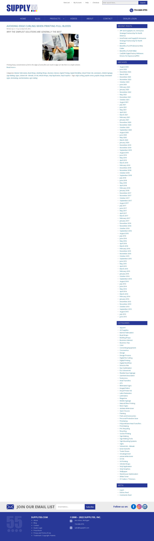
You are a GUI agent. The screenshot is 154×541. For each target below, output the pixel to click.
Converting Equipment (128, 348)
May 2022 (123, 94)
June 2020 (123, 135)
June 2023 (123, 84)
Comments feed (125, 495)
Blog (35, 523)
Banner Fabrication (20, 73)
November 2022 (125, 92)
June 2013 (123, 317)
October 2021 (124, 100)
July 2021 (123, 105)
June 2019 (123, 155)
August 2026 (124, 67)
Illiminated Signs (126, 386)
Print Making (124, 426)
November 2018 (125, 170)
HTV (121, 383)
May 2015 (123, 264)
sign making (33, 78)
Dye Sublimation (126, 368)
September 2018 (126, 175)
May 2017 (123, 211)
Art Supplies (124, 330)
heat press (124, 378)
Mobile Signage (107, 73)
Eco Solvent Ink (125, 370)
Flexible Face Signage (127, 373)
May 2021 (123, 110)
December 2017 (125, 193)
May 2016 (123, 241)
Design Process (125, 355)
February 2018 (125, 188)
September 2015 (126, 259)
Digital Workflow (75, 73)
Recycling (123, 431)
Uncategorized (125, 454)
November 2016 (125, 226)
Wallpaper (123, 471)
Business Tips (125, 343)
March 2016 (124, 246)
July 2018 (123, 178)
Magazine (123, 398)
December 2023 (125, 77)
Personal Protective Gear (129, 418)
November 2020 (125, 125)
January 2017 (124, 221)
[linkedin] (144, 508)
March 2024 (124, 74)
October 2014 (124, 276)
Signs (17, 75)
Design (122, 353)
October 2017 (124, 198)
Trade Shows (124, 451)
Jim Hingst (16, 29)
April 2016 (123, 243)
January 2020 (124, 142)
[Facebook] (133, 508)
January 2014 (124, 299)
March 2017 (124, 216)
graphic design (99, 75)
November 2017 (125, 195)
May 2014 (123, 289)
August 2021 (124, 102)
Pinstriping (123, 421)
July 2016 (123, 236)
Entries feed (124, 492)
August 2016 (124, 233)
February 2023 (125, 87)
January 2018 (124, 190)
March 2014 (124, 294)
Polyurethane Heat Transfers (130, 423)
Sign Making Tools (126, 439)
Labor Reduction (126, 393)
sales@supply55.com (82, 528)
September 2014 (126, 279)
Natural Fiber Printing (127, 403)
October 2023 (124, 82)
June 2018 (123, 180)
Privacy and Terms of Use (42, 533)
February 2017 (125, 218)
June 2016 (123, 238)
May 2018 (123, 183)
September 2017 (126, 200)
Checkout (96, 3)
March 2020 (124, 140)
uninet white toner (126, 456)
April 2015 (123, 266)
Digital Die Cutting (126, 358)
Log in (122, 490)
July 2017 (123, 206)
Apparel (122, 327)
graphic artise (89, 75)
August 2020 (124, 132)
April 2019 (123, 160)
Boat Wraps (32, 73)
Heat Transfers (125, 380)
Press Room (38, 530)
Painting (123, 413)
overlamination (24, 78)
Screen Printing (125, 433)
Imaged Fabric (125, 388)
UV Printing (124, 461)
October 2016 (124, 228)
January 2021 (124, 120)
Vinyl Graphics (66, 75)
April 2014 (123, 291)
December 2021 (125, 97)
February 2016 (125, 248)
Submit (90, 507)
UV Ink (36, 75)
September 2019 (126, 150)
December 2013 (125, 301)
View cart (67, 3)
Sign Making (11, 75)
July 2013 (123, 314)
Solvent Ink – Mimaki (127, 446)
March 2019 (124, 163)
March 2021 (124, 115)
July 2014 (123, 284)
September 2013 (126, 309)
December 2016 (125, 223)
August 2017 (124, 203)
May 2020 (123, 137)
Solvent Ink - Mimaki (26, 75)
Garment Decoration (127, 375)
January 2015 (124, 274)
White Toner (124, 476)
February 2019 (125, 165)
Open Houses (125, 411)
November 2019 (125, 147)
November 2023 (125, 79)
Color (122, 345)
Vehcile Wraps (43, 75)
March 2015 (124, 269)
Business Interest (53, 73)
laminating (14, 78)
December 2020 (125, 122)
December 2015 (125, 251)
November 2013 (125, 304)
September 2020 (126, 130)
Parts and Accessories (128, 416)
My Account (77, 3)
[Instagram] (139, 508)
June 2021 (123, 107)
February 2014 (125, 296)
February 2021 (125, 117)
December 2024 (125, 72)
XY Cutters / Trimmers (127, 479)
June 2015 (123, 261)
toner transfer (125, 449)
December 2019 (125, 145)
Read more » (11, 67)
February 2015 (125, 271)
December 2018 (125, 168)
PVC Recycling (125, 428)
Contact (36, 525)
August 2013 (124, 312)
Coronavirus (124, 350)
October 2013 (124, 306)
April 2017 (123, 213)
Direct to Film (124, 365)
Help (87, 3)
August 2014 (124, 281)
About (36, 520)
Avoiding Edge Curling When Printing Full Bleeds (39, 26)
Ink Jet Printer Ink (87, 73)
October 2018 (124, 173)
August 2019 (124, 153)
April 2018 (123, 185)
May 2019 (123, 158)
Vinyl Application (54, 75)
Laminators (97, 73)
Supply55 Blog (31, 10)
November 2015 (125, 253)
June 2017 (123, 208)
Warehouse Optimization (129, 474)
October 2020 (124, 127)
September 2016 (126, 231)
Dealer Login (38, 528)
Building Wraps (42, 73)
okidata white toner (127, 408)
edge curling (80, 75)
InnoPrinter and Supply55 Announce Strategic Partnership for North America (133, 40)
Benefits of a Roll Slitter (128, 51)
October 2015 (124, 256)
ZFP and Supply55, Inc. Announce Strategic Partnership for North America (132, 33)
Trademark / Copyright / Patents (44, 536)
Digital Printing (65, 73)
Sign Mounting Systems (128, 441)
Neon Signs (124, 406)
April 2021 (123, 112)
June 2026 (123, 69)
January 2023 (124, 89)
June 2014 (123, 286)
